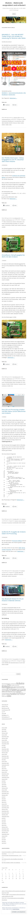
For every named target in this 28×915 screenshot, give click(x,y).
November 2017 (5, 793)
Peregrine (16, 384)
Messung (7, 690)
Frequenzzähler (19, 687)
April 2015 (4, 823)
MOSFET (11, 122)
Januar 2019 (4, 772)
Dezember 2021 (5, 756)
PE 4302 (8, 384)
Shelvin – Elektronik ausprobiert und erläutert (14, 4)
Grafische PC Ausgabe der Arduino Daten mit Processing (14, 533)
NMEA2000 (10, 691)
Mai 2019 (4, 766)
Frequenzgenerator (11, 687)
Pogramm (20, 384)
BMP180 (3, 574)
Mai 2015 (4, 821)
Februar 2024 (5, 738)
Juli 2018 (3, 781)
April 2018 (4, 784)
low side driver (18, 121)
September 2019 (5, 765)
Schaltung (19, 693)
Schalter (14, 693)
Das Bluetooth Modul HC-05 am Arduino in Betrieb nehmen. (13, 600)
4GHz (5, 221)
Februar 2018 (5, 788)
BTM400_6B (7, 662)
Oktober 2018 (5, 775)
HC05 (23, 662)
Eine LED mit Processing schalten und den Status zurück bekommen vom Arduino (14, 411)
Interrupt (19, 689)
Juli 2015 (3, 818)
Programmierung (5, 693)
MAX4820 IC (5, 93)
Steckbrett (14, 694)
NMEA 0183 (5, 691)
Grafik (7, 574)
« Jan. (3, 882)
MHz (10, 690)
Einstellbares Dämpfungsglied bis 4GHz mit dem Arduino (13, 256)
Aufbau (9, 685)
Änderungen (9, 380)
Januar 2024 (4, 740)
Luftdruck (16, 574)
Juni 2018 (4, 782)
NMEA (18, 690)
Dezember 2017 (5, 791)
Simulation (4, 694)
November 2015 (5, 813)
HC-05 (20, 662)
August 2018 (4, 779)
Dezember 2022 (5, 749)
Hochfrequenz (9, 220)
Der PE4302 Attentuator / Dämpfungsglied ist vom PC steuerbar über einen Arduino (13, 159)
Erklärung (4, 687)
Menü (14, 13)
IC (14, 121)
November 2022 (5, 750)
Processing (4, 522)
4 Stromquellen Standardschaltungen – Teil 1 (12, 855)
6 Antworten (4, 604)
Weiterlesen (13, 98)
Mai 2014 (4, 841)
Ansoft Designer (7, 683)
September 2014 (5, 834)
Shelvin (3, 124)
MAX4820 (6, 122)
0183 (3, 683)
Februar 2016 (5, 809)
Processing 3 (10, 522)
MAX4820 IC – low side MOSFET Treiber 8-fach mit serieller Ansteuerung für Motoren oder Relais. (14, 36)
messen (3, 690)
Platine (14, 691)
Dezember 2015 (5, 811)
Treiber (7, 124)
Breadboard (5, 94)
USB (5, 696)
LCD (22, 689)
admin (3, 891)
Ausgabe (16, 572)
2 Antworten (4, 165)
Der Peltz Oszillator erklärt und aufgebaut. (11, 862)
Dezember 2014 (5, 829)
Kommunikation (22, 521)
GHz (23, 687)
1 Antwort (4, 260)
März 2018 (4, 786)
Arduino (3, 220)
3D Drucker (4, 704)
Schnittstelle (15, 522)
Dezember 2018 (5, 773)
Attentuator (19, 221)
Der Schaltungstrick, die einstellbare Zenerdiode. (12, 859)
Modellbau (4, 715)
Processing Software (17, 540)
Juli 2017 (3, 797)
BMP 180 (21, 572)
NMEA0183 (23, 690)
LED (24, 689)
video (10, 124)
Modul (3, 664)
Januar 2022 (4, 754)
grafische (11, 574)
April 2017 (4, 800)
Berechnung (4, 708)
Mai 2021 (4, 759)
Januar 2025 (4, 734)
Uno (12, 385)
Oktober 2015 (5, 814)
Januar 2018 (4, 789)
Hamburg (4, 689)
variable (3, 227)
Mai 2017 (4, 798)
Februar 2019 (5, 770)
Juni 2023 (4, 747)
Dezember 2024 (5, 736)
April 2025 (4, 729)
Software (8, 694)
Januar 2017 (4, 804)
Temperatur (14, 576)
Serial (16, 225)
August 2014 (4, 836)
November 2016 (5, 807)
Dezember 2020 (5, 763)
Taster (18, 694)
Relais (19, 122)
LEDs (24, 93)
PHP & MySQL (5, 717)
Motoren (15, 122)
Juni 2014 (4, 839)
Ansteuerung (5, 121)
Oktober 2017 (5, 795)
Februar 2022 (5, 752)
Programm (18, 691)
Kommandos (8, 225)
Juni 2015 (4, 820)
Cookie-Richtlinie (15, 909)
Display (11, 686)
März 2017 (4, 802)
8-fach (24, 119)
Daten (14, 382)
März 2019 (4, 768)
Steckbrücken (11, 94)
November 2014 (5, 830)
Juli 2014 (3, 837)
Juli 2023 (3, 745)
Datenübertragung (14, 662)
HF (18, 223)
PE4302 (12, 225)
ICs (23, 117)
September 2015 (5, 816)
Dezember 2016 (5, 805)
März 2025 (4, 731)
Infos (3, 713)
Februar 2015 (5, 827)
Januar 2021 (4, 761)
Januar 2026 (4, 727)
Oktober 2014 (5, 832)
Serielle (22, 122)
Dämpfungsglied (9, 223)
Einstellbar (15, 223)
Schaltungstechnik (6, 119)
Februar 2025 (5, 733)
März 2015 (4, 825)
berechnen (17, 685)
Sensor (24, 693)
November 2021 (5, 758)
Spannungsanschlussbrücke (16, 93)
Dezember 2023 (5, 742)
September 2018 (5, 777)
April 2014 (4, 843)
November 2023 (5, 743)
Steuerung (23, 225)
